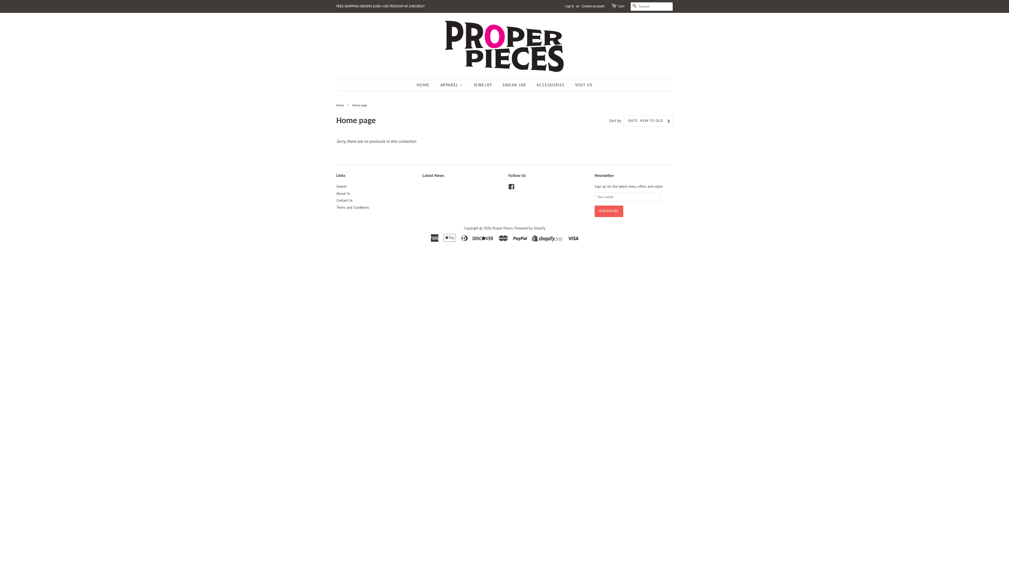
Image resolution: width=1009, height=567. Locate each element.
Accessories (550, 85)
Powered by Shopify (529, 228)
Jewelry (483, 85)
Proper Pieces (502, 228)
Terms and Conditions (352, 207)
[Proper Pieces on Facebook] (511, 187)
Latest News (433, 176)
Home (423, 85)
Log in (569, 6)
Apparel (450, 85)
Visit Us (584, 85)
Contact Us (344, 200)
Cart (621, 6)
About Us (343, 193)
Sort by (615, 120)
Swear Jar (514, 85)
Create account (593, 6)
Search (341, 186)
